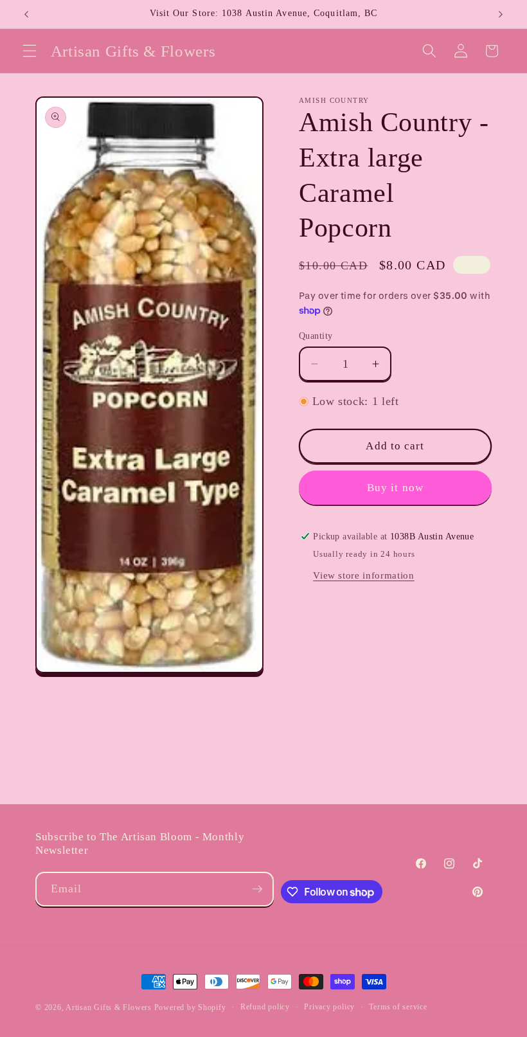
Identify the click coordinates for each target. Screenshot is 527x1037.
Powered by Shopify (190, 1007)
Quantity (316, 335)
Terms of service (398, 1006)
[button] (29, 50)
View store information (364, 575)
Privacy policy (329, 1006)
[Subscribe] (257, 889)
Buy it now (395, 488)
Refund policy (265, 1006)
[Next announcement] (501, 14)
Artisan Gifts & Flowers (109, 1007)
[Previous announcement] (26, 14)
